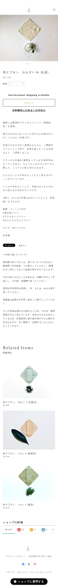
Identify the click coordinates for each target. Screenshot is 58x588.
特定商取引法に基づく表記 (40, 556)
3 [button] (31, 63)
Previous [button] (4, 35)
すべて (8, 530)
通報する (23, 245)
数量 (5, 84)
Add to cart (29, 103)
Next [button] (53, 35)
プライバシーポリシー (15, 556)
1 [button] (27, 63)
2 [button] (29, 63)
